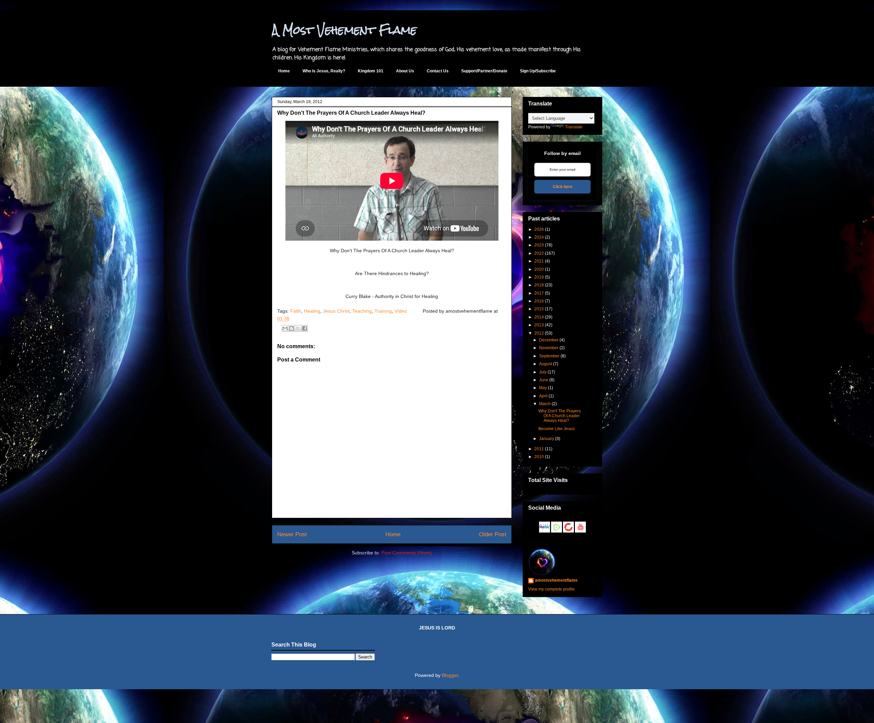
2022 (539, 253)
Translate (573, 127)
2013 (539, 325)
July (543, 372)
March (545, 403)
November (549, 347)
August (545, 364)
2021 (539, 261)
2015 (539, 309)
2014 (539, 317)
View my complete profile (551, 589)
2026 (539, 229)
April (543, 396)
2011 (539, 448)
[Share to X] (298, 328)
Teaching (362, 311)
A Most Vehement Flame (344, 30)
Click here (563, 186)
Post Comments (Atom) (406, 552)
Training (383, 311)
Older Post (492, 534)
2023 (539, 245)
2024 (539, 237)
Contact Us (438, 71)
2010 (539, 456)
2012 (539, 333)
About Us (405, 71)
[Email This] (285, 328)
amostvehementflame (556, 580)
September (549, 356)
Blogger (450, 675)
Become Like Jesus (556, 428)
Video (401, 311)
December (549, 340)
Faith (295, 311)
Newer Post (292, 534)
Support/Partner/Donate (484, 71)
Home (284, 71)
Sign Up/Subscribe (538, 71)
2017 (539, 293)
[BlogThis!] (291, 328)
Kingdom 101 (370, 71)
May (543, 387)
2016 (539, 301)
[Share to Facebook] (304, 328)
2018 (539, 285)
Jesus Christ (336, 311)
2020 (539, 269)
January (546, 438)
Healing (312, 311)
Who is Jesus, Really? (323, 71)
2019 (539, 277)
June (543, 380)
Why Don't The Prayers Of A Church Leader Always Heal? (351, 113)
